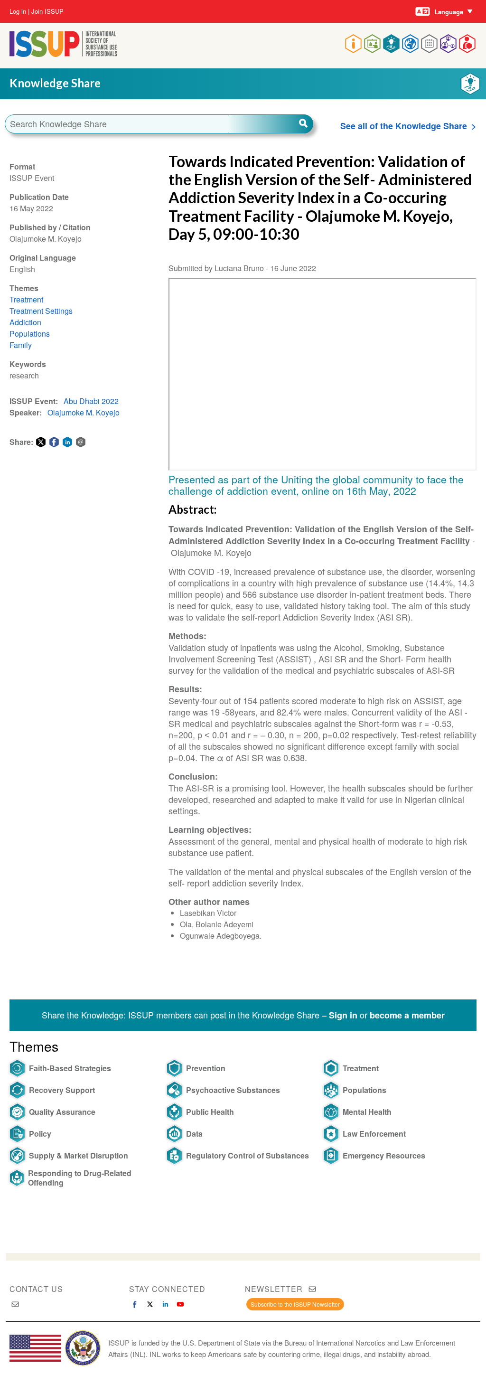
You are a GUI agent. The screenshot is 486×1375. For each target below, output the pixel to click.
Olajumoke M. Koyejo (83, 412)
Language (448, 11)
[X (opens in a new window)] (150, 1304)
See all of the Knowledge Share (403, 126)
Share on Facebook (54, 442)
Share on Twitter (41, 442)
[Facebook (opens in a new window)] (134, 1304)
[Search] (270, 123)
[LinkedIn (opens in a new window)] (165, 1304)
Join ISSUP (47, 11)
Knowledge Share (55, 83)
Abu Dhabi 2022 (91, 401)
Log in (17, 11)
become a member (407, 1015)
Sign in (343, 1015)
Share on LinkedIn (67, 442)
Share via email (80, 442)
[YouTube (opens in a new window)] (180, 1304)
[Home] (63, 53)
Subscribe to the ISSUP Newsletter (295, 1304)
